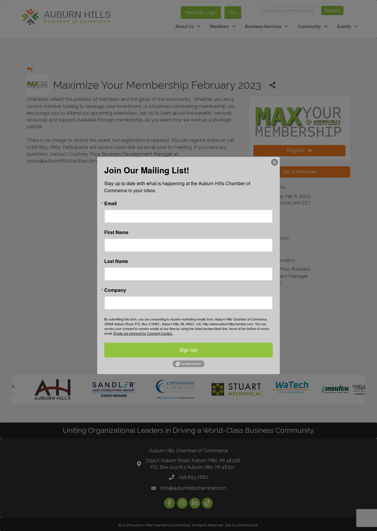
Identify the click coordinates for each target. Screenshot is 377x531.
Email (110, 203)
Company (115, 290)
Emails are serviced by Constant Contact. (143, 333)
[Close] (274, 162)
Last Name (116, 261)
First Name (116, 232)
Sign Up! (188, 349)
